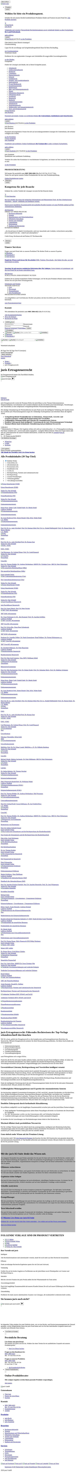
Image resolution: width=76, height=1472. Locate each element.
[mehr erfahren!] (9, 1239)
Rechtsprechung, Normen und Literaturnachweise (22, 473)
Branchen (5, 1426)
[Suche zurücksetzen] (43, 333)
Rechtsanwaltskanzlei (11, 1429)
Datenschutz (19, 1467)
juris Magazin (9, 1460)
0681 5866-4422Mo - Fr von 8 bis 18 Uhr (13, 1406)
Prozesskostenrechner (11, 1456)
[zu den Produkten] (9, 39)
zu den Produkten (26, 39)
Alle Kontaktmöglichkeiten (13, 315)
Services (4, 1446)
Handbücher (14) (12, 469)
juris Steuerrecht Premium (24, 1138)
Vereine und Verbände (12, 1436)
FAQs (7, 1453)
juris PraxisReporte (11, 1458)
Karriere (7, 1398)
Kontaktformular (10, 1409)
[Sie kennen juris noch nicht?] (22, 1303)
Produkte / (8, 363)
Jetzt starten (8, 1383)
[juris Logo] (5, 4)
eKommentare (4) (12, 465)
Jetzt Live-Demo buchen (8, 1225)
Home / (7, 361)
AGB (13, 1467)
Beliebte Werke (12, 461)
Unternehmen (9, 1438)
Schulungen (8, 1449)
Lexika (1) (10, 471)
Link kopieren (5, 448)
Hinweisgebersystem (44, 1467)
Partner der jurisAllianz (12, 1396)
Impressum (8, 1467)
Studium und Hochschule (13, 1442)
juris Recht (8, 1418)
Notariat (7, 1431)
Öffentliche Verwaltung (12, 1435)
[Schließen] (9, 330)
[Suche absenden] (16, 333)
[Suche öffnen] (8, 333)
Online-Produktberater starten (14, 178)
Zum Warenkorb (6, 356)
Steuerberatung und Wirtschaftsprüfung (17, 1433)
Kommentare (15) (12, 467)
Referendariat (9, 1440)
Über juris (8, 1394)
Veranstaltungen (10, 1451)
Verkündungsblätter (13, 478)
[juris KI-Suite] (13, 378)
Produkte (4, 1414)
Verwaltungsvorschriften (14, 480)
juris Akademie (9, 1422)
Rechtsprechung (12, 475)
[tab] (38, 1067)
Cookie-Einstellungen (30, 1467)
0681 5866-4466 (10, 1360)
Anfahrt (7, 1411)
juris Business (9, 1420)
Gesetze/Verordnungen (14, 477)
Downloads (8, 1455)
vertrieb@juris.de (58, 432)
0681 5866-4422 (10, 1354)
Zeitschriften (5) (12, 463)
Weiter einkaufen (6, 354)
